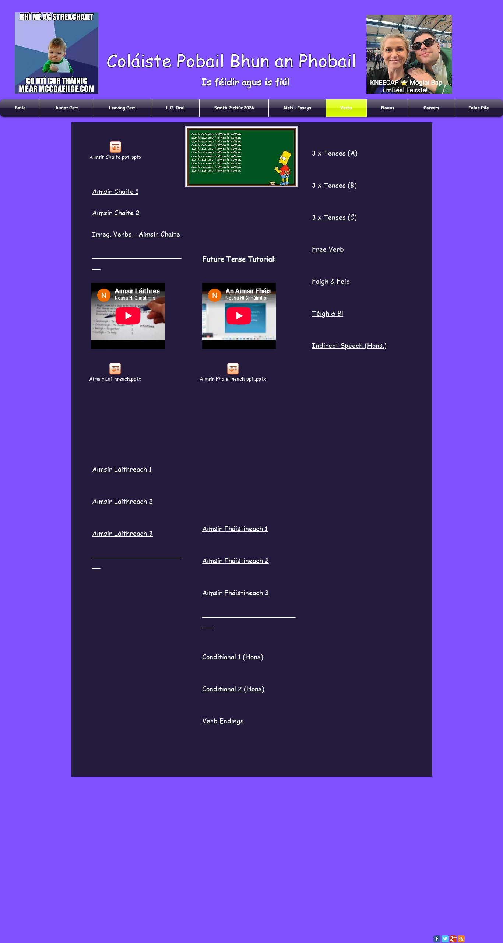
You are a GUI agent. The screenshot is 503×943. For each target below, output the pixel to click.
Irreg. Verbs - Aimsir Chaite (136, 233)
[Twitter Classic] (445, 938)
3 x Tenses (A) (335, 152)
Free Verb (328, 249)
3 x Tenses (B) (334, 184)
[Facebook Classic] (436, 938)
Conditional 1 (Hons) (232, 656)
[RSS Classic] (461, 938)
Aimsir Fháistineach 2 (235, 560)
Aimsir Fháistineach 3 (235, 592)
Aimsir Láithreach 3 (122, 533)
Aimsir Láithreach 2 (122, 501)
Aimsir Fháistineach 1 (235, 528)
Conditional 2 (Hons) (233, 688)
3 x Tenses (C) (334, 216)
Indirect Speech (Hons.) (349, 345)
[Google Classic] (453, 938)
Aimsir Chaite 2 (116, 212)
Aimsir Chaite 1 (115, 191)
